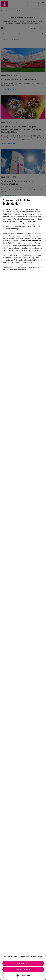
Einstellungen (25, 975)
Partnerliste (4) (36, 957)
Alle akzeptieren (23, 963)
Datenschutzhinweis (10, 957)
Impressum (24, 957)
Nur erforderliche (23, 969)
